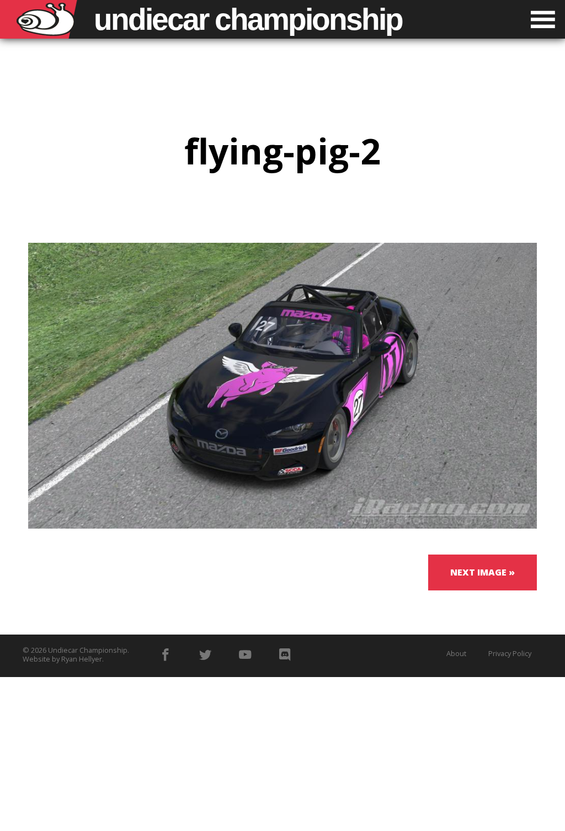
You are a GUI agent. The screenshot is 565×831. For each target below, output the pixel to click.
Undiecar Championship (87, 650)
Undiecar (248, 19)
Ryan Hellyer (81, 659)
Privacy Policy (509, 653)
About (456, 653)
